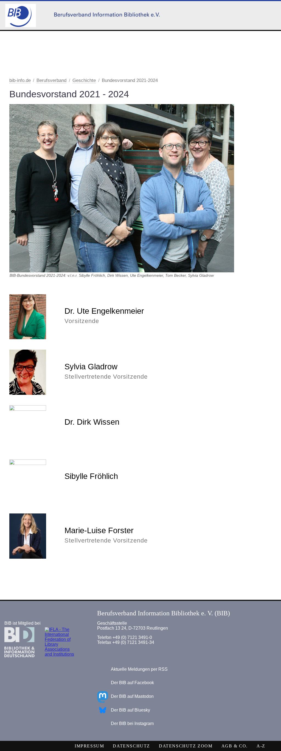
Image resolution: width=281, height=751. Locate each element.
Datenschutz (131, 746)
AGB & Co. (234, 746)
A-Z (261, 746)
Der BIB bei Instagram (132, 723)
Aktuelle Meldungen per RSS (139, 669)
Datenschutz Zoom (186, 746)
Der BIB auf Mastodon (132, 696)
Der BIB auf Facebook (132, 682)
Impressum (89, 746)
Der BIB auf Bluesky (130, 710)
